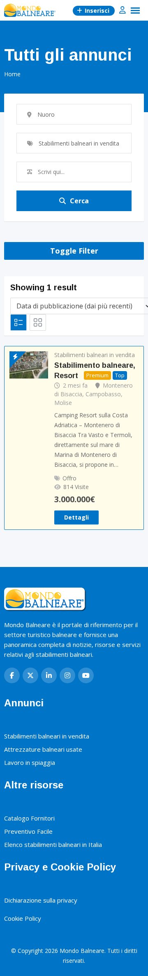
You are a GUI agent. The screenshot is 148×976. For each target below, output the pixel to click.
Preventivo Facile (28, 831)
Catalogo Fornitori (29, 818)
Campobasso (103, 394)
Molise (63, 403)
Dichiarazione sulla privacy (40, 900)
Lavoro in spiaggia (29, 762)
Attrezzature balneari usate (43, 749)
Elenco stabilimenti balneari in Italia (53, 844)
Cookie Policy (22, 918)
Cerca (79, 200)
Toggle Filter (74, 251)
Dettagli (76, 517)
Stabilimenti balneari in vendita (94, 355)
